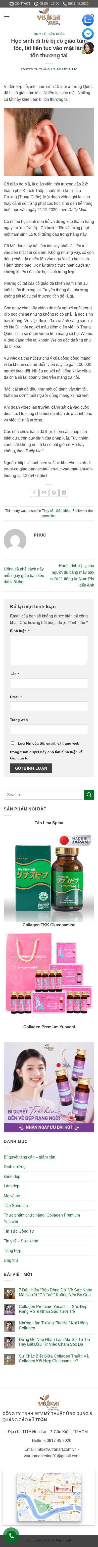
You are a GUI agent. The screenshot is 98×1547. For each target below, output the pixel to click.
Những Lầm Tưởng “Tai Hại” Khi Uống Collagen (53, 1325)
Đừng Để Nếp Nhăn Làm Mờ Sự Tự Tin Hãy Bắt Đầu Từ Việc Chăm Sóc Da (54, 1341)
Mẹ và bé (12, 1196)
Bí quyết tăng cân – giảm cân (29, 1157)
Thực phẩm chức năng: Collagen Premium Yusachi (42, 1218)
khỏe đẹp (12, 1176)
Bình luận (19, 631)
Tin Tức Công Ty (19, 1231)
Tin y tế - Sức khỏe (49, 33)
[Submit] (89, 795)
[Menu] (7, 16)
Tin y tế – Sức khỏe (21, 1241)
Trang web (19, 720)
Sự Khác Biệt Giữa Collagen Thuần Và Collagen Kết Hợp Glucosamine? (54, 1358)
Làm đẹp (11, 1186)
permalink (48, 516)
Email (16, 697)
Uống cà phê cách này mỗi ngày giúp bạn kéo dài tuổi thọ (24, 575)
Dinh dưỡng (15, 1167)
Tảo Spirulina (16, 1205)
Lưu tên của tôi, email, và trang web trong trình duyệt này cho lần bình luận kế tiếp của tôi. (46, 750)
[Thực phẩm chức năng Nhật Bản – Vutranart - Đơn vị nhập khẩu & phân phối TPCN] (49, 16)
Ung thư (11, 1260)
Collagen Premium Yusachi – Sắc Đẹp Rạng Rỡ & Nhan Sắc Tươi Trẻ (53, 1309)
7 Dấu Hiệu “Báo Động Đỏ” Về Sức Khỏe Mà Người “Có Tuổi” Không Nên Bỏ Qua (55, 1292)
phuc (73, 69)
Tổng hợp (12, 1250)
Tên (14, 674)
